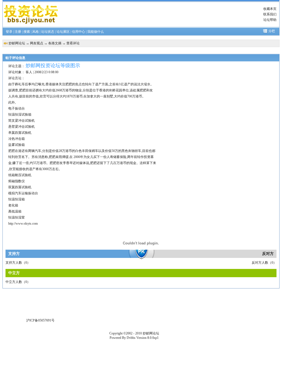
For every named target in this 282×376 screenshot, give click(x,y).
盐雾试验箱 (16, 145)
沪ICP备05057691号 (40, 320)
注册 (18, 32)
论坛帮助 (269, 20)
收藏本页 (269, 9)
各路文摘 (54, 43)
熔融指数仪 (16, 181)
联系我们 (269, 14)
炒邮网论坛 (17, 43)
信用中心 (78, 32)
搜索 (26, 32)
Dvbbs (131, 338)
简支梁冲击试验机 (21, 120)
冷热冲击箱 (16, 139)
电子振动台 (16, 108)
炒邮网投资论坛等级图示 (53, 65)
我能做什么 (95, 32)
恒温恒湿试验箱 (19, 114)
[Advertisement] (161, 14)
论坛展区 (63, 32)
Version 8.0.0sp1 (147, 338)
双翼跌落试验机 (19, 187)
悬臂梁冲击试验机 (21, 127)
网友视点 (36, 43)
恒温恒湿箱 (16, 199)
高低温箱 (14, 211)
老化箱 (13, 205)
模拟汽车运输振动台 (23, 193)
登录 (9, 32)
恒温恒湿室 (16, 217)
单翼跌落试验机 (19, 133)
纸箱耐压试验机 (19, 175)
